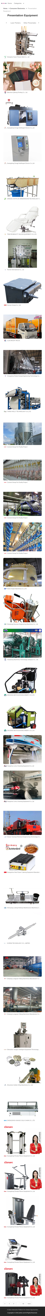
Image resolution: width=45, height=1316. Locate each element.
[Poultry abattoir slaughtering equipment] (22, 536)
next (29, 1304)
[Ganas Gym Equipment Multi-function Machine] (22, 1139)
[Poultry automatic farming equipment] (22, 430)
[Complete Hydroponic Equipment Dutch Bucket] (22, 182)
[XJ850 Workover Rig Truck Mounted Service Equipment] (22, 820)
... (18, 1304)
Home (10, 3)
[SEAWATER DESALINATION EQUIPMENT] (22, 253)
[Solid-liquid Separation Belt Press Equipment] (22, 395)
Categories (18, 3)
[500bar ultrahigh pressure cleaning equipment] (22, 678)
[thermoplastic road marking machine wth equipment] (22, 607)
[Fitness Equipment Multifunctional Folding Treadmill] (22, 1245)
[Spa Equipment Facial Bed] (22, 217)
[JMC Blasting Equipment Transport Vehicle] (22, 324)
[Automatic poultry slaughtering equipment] (22, 466)
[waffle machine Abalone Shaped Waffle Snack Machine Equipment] (22, 855)
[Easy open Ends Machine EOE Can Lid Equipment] (22, 1068)
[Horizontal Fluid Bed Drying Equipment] (22, 359)
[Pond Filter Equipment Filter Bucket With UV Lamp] (22, 288)
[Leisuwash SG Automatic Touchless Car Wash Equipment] (22, 749)
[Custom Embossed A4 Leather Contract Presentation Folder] (22, 76)
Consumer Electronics (17, 8)
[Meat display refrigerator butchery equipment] (22, 1104)
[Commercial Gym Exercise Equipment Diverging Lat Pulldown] (22, 1175)
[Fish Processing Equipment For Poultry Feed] (22, 962)
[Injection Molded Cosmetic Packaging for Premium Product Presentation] (22, 40)
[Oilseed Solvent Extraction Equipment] (22, 572)
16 (23, 1304)
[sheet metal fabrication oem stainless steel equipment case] (22, 146)
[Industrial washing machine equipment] (22, 714)
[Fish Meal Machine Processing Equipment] (22, 997)
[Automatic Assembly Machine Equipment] (22, 1033)
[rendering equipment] (22, 501)
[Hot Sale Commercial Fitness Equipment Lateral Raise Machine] (22, 1281)
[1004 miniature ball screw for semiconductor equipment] (22, 926)
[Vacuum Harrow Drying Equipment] (22, 643)
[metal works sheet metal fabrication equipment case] (22, 111)
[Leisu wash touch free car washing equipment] (22, 785)
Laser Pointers (15, 23)
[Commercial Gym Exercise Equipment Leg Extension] (22, 1210)
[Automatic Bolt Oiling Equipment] (22, 891)
